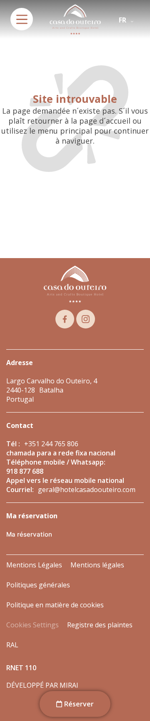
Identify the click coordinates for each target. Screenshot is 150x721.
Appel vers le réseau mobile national (65, 480)
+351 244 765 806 (51, 443)
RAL (12, 644)
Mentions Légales (34, 564)
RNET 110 (21, 667)
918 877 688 (24, 471)
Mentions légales (97, 564)
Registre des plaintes (99, 624)
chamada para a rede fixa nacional (60, 452)
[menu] (21, 19)
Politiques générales (38, 584)
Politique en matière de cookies (55, 604)
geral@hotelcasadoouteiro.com (86, 489)
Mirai (69, 685)
